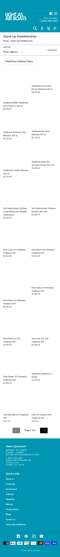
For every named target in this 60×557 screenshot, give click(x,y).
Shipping (10, 499)
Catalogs (10, 494)
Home (6, 41)
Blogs (8, 514)
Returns (9, 504)
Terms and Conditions (16, 524)
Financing (10, 484)
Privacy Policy (12, 509)
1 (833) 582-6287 (48, 21)
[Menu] (55, 28)
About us (10, 479)
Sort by (7, 47)
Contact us (10, 519)
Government (11, 489)
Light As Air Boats (33, 550)
